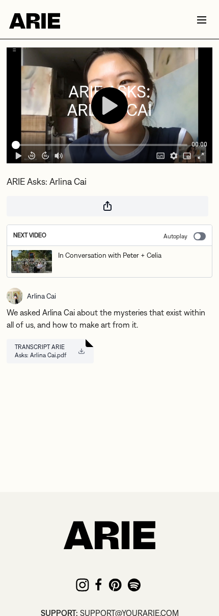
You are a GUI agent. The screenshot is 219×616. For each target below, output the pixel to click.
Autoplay (175, 236)
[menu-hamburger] (202, 19)
